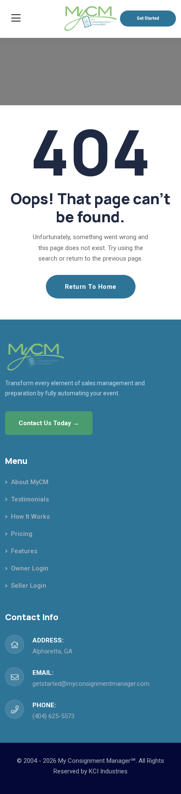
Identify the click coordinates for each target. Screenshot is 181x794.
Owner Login (29, 568)
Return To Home (91, 286)
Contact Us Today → (49, 423)
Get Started (148, 18)
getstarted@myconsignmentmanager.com (90, 683)
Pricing (21, 534)
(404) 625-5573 (53, 716)
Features (24, 551)
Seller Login (28, 585)
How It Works (30, 516)
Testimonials (30, 499)
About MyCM (29, 482)
